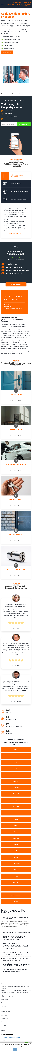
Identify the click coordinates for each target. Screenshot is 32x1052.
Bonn (16, 813)
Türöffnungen (16, 394)
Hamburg (16, 756)
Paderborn (16, 850)
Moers (16, 901)
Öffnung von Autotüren (16, 465)
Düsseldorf (16, 787)
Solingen (16, 844)
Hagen (16, 819)
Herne (16, 831)
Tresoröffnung (16, 430)
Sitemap (3, 1025)
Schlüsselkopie (16, 500)
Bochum (16, 800)
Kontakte (3, 1006)
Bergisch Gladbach (16, 895)
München (16, 762)
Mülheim (16, 825)
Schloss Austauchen (16, 570)
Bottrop (16, 869)
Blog (2, 1022)
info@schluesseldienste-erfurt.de (13, 308)
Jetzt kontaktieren (15, 233)
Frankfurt (16, 775)
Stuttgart (16, 781)
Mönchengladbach (16, 888)
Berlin (15, 749)
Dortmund (16, 794)
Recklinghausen (16, 863)
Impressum (4, 1015)
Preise (3, 1003)
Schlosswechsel (16, 535)
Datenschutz (4, 1018)
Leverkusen (16, 838)
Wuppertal (16, 806)
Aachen (16, 876)
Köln (16, 768)
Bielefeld (16, 857)
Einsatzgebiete (5, 999)
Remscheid (16, 882)
